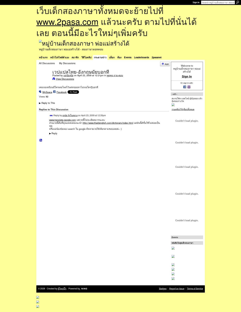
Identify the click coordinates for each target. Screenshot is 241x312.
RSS (41, 140)
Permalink (51, 115)
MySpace (47, 92)
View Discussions (65, 79)
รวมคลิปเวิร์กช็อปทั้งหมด (183, 109)
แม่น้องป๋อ (68, 75)
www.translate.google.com (62, 119)
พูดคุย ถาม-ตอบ (115, 75)
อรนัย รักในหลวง (70, 115)
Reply (53, 133)
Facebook (62, 92)
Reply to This (47, 103)
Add (167, 64)
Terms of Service (195, 288)
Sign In (196, 2)
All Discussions (47, 63)
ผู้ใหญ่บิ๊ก (62, 288)
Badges (163, 288)
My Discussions (67, 63)
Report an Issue (176, 288)
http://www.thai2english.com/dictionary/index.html (108, 122)
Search (237, 2)
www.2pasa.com (67, 21)
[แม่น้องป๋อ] (44, 79)
